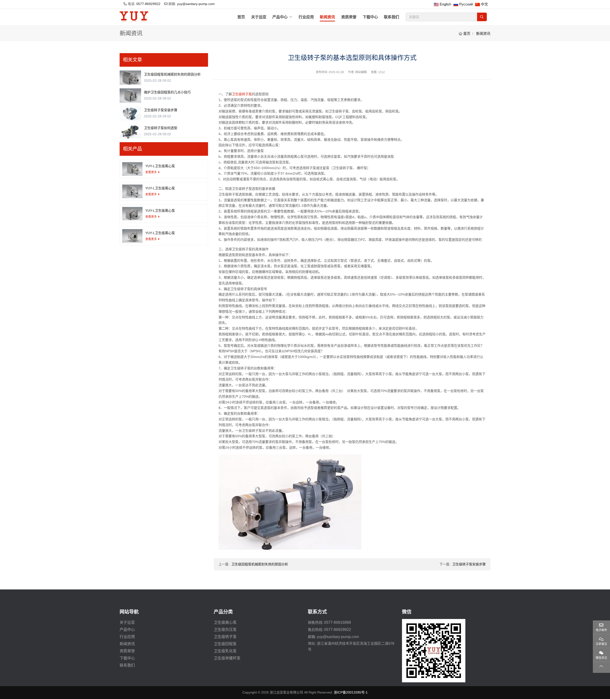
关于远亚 (258, 17)
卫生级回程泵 (225, 644)
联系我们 (391, 17)
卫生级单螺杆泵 (227, 658)
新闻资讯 (327, 17)
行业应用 (306, 17)
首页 (241, 17)
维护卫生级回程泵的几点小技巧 (167, 92)
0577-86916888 (337, 622)
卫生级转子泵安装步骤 (469, 564)
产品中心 (280, 17)
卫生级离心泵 (225, 622)
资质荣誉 (348, 17)
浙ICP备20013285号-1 (351, 692)
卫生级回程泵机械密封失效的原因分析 (259, 564)
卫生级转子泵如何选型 (160, 128)
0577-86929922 (148, 4)
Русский (466, 4)
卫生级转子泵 (242, 94)
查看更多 (151, 172)
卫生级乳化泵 (225, 651)
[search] (482, 17)
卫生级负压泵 (225, 630)
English (445, 4)
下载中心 (370, 17)
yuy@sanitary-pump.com (196, 4)
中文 (484, 4)
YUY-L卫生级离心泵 (160, 166)
